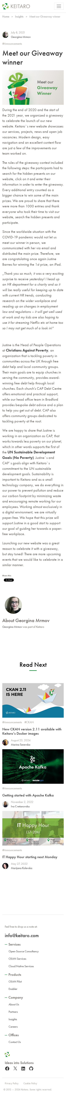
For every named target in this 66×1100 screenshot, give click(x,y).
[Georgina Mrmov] (5, 35)
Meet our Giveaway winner (32, 57)
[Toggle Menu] (59, 6)
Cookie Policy (30, 1083)
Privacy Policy (12, 1083)
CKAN (30, 722)
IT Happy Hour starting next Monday (29, 857)
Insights (19, 16)
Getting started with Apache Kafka (28, 795)
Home (5, 16)
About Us (14, 1004)
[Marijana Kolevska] (5, 866)
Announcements (13, 44)
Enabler (13, 989)
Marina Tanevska (20, 744)
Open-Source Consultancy (24, 951)
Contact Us (15, 1042)
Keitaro (24, 1089)
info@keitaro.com (22, 935)
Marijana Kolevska (21, 868)
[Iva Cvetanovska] (5, 804)
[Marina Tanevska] (5, 742)
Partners (13, 1012)
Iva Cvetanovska (20, 806)
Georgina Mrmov (21, 37)
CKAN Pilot (15, 981)
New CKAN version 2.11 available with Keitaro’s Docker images (32, 731)
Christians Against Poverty (27, 350)
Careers (13, 1027)
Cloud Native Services (21, 966)
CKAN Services (17, 959)
